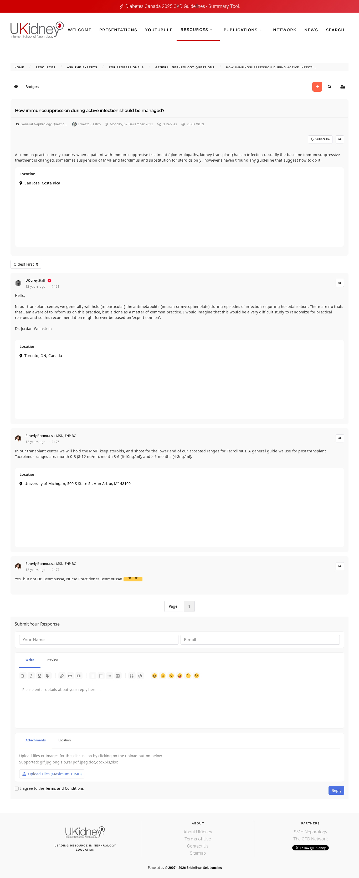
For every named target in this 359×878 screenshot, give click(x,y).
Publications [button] (241, 29)
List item (109, 675)
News (311, 29)
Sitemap (198, 853)
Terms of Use (197, 838)
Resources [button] (194, 29)
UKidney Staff (35, 280)
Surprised (171, 675)
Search (335, 29)
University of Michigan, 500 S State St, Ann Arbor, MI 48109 (76, 483)
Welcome (79, 29)
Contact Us (198, 846)
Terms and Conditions (64, 788)
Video (78, 675)
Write (29, 660)
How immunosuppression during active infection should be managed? (90, 110)
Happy (154, 675)
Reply (336, 790)
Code (140, 675)
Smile (162, 675)
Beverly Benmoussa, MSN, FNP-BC (50, 435)
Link (62, 675)
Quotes (132, 675)
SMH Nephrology (310, 831)
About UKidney (197, 831)
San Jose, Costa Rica (41, 182)
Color (48, 675)
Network (284, 29)
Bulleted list (92, 675)
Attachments (35, 740)
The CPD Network (310, 838)
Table (118, 675)
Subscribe (322, 139)
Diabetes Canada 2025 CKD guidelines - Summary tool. (182, 6)
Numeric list (101, 675)
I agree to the (52, 788)
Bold (22, 675)
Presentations (118, 29)
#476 (55, 442)
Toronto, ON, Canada (42, 355)
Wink (196, 675)
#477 (55, 570)
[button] (329, 87)
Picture (70, 675)
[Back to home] (37, 30)
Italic (31, 675)
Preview (52, 660)
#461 (55, 286)
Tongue (179, 675)
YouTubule (159, 29)
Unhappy (188, 675)
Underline (39, 675)
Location (64, 740)
